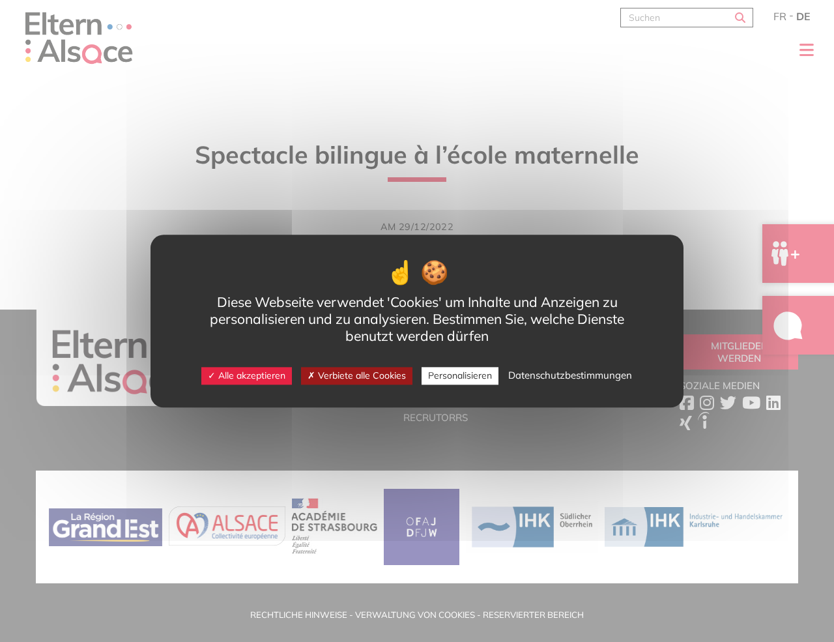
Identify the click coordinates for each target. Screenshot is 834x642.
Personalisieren (460, 375)
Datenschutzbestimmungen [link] (570, 375)
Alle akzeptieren (250, 375)
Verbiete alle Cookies (360, 375)
